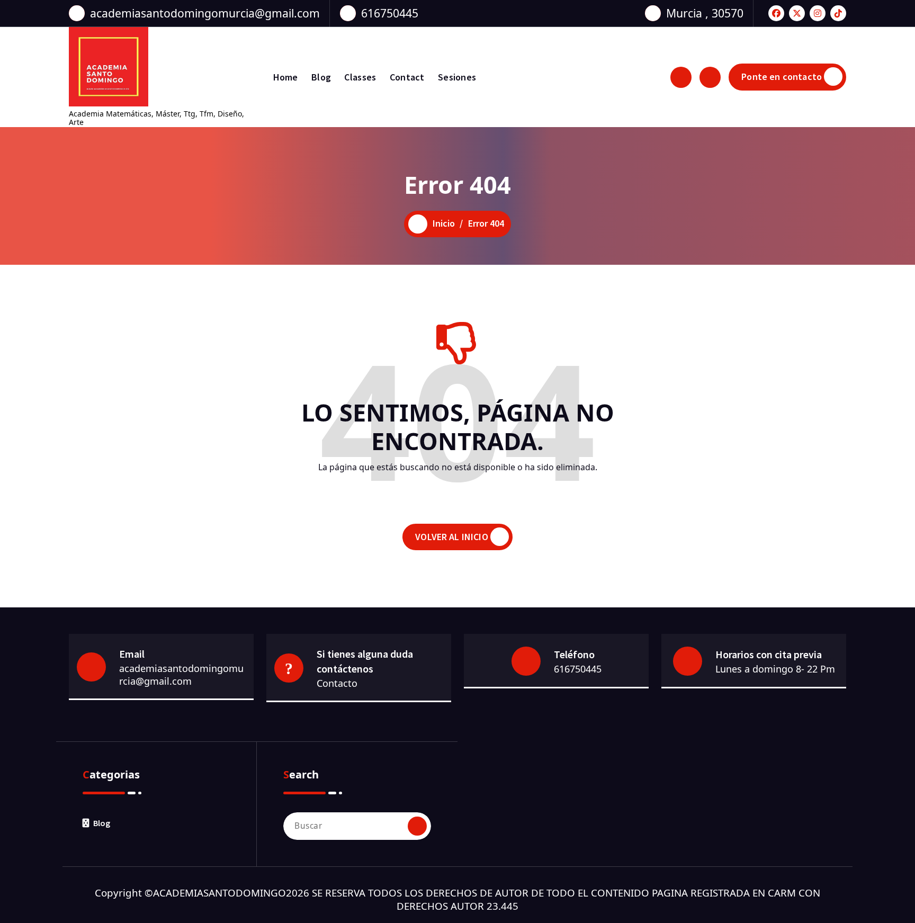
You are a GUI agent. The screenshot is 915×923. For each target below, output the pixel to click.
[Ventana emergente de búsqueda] (681, 77)
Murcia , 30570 (704, 13)
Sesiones (457, 77)
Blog (321, 77)
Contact (407, 77)
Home (285, 77)
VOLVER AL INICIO (451, 537)
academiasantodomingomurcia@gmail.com (205, 13)
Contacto (337, 683)
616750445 (389, 13)
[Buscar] (417, 826)
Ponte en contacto (781, 76)
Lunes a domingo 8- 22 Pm (775, 668)
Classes (360, 77)
